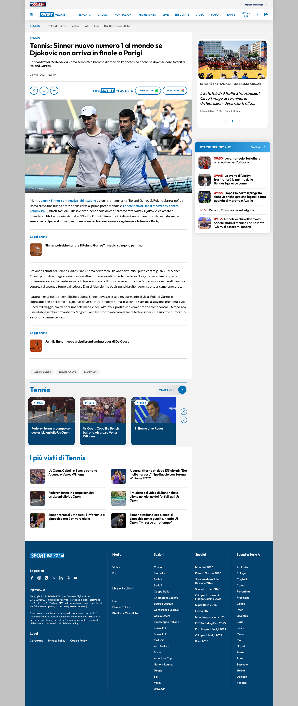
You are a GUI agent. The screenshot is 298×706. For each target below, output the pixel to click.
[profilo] (265, 14)
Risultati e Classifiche (125, 613)
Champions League (166, 597)
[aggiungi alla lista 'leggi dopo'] (44, 91)
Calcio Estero (162, 616)
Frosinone (243, 597)
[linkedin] (61, 578)
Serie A (158, 579)
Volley (157, 683)
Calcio (158, 567)
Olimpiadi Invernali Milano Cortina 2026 (208, 597)
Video (116, 567)
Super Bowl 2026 (206, 605)
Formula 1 (160, 628)
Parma (241, 652)
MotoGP (159, 640)
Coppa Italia (161, 591)
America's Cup (163, 658)
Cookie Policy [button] (78, 640)
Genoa (241, 603)
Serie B (158, 585)
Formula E (160, 634)
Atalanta (242, 567)
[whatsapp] (46, 578)
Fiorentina (243, 591)
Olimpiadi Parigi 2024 (208, 635)
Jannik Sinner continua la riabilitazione (68, 200)
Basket (158, 652)
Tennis (158, 670)
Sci (156, 676)
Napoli (241, 646)
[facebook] (32, 578)
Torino (241, 670)
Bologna (242, 573)
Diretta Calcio (121, 607)
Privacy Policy (56, 640)
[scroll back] (184, 411)
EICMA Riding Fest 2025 (210, 623)
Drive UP (159, 689)
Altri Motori (161, 646)
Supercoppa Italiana (166, 622)
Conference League (166, 610)
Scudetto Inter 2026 (207, 589)
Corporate (36, 640)
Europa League (163, 603)
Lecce (240, 628)
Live (114, 601)
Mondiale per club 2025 (210, 617)
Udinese (242, 676)
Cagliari (242, 579)
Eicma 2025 (202, 611)
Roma (240, 658)
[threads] (68, 578)
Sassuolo (242, 664)
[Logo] (54, 14)
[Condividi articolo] (34, 91)
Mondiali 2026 (204, 567)
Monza (241, 640)
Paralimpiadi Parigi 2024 (210, 629)
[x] (54, 578)
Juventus (242, 616)
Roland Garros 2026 (208, 573)
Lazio (240, 622)
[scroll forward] (184, 420)
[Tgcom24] (38, 4)
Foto (115, 573)
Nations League (163, 664)
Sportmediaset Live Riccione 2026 (207, 581)
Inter (240, 610)
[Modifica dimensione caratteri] (54, 91)
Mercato (159, 573)
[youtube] (76, 578)
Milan (240, 634)
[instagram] (39, 578)
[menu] (32, 14)
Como (240, 585)
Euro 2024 (201, 641)
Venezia (242, 683)
